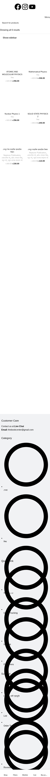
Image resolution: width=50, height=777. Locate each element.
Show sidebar (10, 38)
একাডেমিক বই (6, 158)
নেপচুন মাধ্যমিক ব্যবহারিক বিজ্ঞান (38, 149)
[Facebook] (18, 6)
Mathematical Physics (38, 72)
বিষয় (12, 78)
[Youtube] (32, 6)
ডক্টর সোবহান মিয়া (16, 158)
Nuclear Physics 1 (12, 114)
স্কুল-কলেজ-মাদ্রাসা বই (15, 160)
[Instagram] (25, 6)
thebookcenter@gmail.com (20, 430)
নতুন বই (4, 160)
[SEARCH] (47, 23)
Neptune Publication (11, 155)
